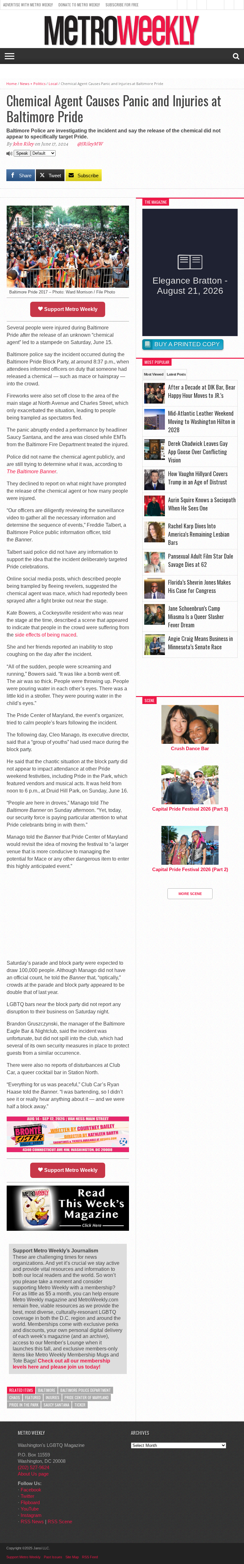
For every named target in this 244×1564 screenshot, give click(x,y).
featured (33, 1397)
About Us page (33, 1473)
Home (11, 83)
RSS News (32, 1521)
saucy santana (56, 1404)
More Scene (190, 894)
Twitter (27, 1496)
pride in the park (23, 1404)
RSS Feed (90, 1557)
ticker (79, 1404)
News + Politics (32, 83)
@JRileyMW (90, 143)
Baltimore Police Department (85, 1390)
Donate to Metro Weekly (79, 4)
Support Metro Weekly (70, 309)
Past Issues (53, 1557)
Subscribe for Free (122, 4)
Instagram (31, 1515)
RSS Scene (60, 1521)
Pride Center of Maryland (86, 1397)
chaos (14, 1397)
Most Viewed (153, 374)
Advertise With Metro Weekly (28, 4)
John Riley (23, 143)
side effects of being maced (45, 635)
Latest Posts (176, 374)
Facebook (31, 1489)
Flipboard (30, 1502)
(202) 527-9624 (33, 1467)
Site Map (72, 1557)
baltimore (46, 1390)
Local (53, 83)
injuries (52, 1397)
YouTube (30, 1508)
